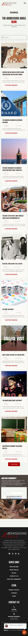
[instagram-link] (13, 554)
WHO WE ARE (14, 566)
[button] (25, 3)
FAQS (14, 596)
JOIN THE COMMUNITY (14, 579)
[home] (9, 3)
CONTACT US (14, 576)
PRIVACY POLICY (14, 590)
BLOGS (14, 573)
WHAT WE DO (14, 570)
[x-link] (15, 554)
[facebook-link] (9, 554)
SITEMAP (14, 593)
